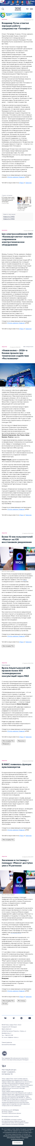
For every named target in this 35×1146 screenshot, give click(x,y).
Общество (4, 346)
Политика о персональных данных (11, 1113)
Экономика (4, 19)
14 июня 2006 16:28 (28, 230)
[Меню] (31, 9)
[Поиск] (3, 9)
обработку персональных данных (13, 1135)
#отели (5, 1003)
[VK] (5, 1018)
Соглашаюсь (18, 1142)
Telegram (28, 183)
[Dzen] (21, 1018)
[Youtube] (30, 1018)
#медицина (6, 743)
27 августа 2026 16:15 (15, 347)
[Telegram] (13, 1018)
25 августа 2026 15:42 (27, 761)
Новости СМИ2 (9, 217)
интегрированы (16, 932)
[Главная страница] (18, 9)
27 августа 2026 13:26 (27, 663)
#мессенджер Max (8, 646)
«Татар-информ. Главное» (16, 177)
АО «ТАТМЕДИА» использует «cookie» (12, 1119)
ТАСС (25, 579)
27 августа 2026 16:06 (27, 533)
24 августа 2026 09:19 (27, 856)
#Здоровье (21, 741)
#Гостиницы (21, 1000)
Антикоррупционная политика (10, 1116)
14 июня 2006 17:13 (28, 19)
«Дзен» (21, 183)
